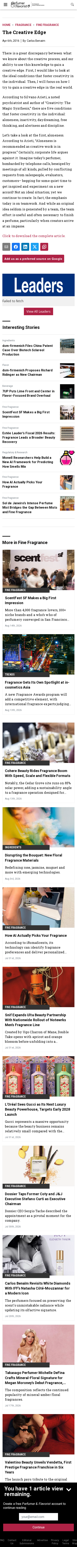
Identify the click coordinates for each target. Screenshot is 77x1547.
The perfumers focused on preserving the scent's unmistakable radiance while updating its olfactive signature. (38, 1305)
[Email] (6, 247)
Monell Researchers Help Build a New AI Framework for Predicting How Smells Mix (27, 462)
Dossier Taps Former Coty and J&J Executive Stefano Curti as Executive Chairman (35, 1199)
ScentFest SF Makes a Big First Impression (26, 414)
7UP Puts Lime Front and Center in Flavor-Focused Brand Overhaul (28, 393)
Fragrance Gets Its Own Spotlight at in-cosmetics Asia (37, 684)
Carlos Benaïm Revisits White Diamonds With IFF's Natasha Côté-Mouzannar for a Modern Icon (37, 1288)
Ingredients (8, 340)
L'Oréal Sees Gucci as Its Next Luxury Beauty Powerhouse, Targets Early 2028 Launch (37, 1109)
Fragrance (23, 24)
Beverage (7, 386)
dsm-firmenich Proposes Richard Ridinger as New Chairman (27, 372)
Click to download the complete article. (34, 236)
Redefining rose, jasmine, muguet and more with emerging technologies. (35, 869)
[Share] (16, 247)
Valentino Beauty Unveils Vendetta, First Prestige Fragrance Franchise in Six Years (38, 1467)
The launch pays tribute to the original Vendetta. (36, 1481)
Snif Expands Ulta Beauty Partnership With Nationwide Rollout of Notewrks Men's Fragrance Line (35, 1020)
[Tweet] (35, 247)
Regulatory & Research (14, 452)
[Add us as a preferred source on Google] (44, 247)
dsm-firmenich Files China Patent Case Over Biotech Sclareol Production (27, 350)
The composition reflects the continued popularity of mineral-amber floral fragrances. (37, 1394)
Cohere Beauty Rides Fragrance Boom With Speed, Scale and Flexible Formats (37, 773)
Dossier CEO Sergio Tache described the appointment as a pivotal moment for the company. (38, 1215)
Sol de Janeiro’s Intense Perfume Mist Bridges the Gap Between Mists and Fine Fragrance (29, 507)
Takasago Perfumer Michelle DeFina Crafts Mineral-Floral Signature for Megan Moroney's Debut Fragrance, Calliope (35, 1378)
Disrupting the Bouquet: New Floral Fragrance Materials (33, 857)
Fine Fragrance (47, 24)
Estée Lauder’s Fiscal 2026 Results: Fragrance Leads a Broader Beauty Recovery (28, 437)
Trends (10, 674)
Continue (39, 1527)
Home (6, 24)
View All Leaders (38, 311)
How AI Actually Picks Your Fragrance (22, 484)
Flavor (5, 365)
